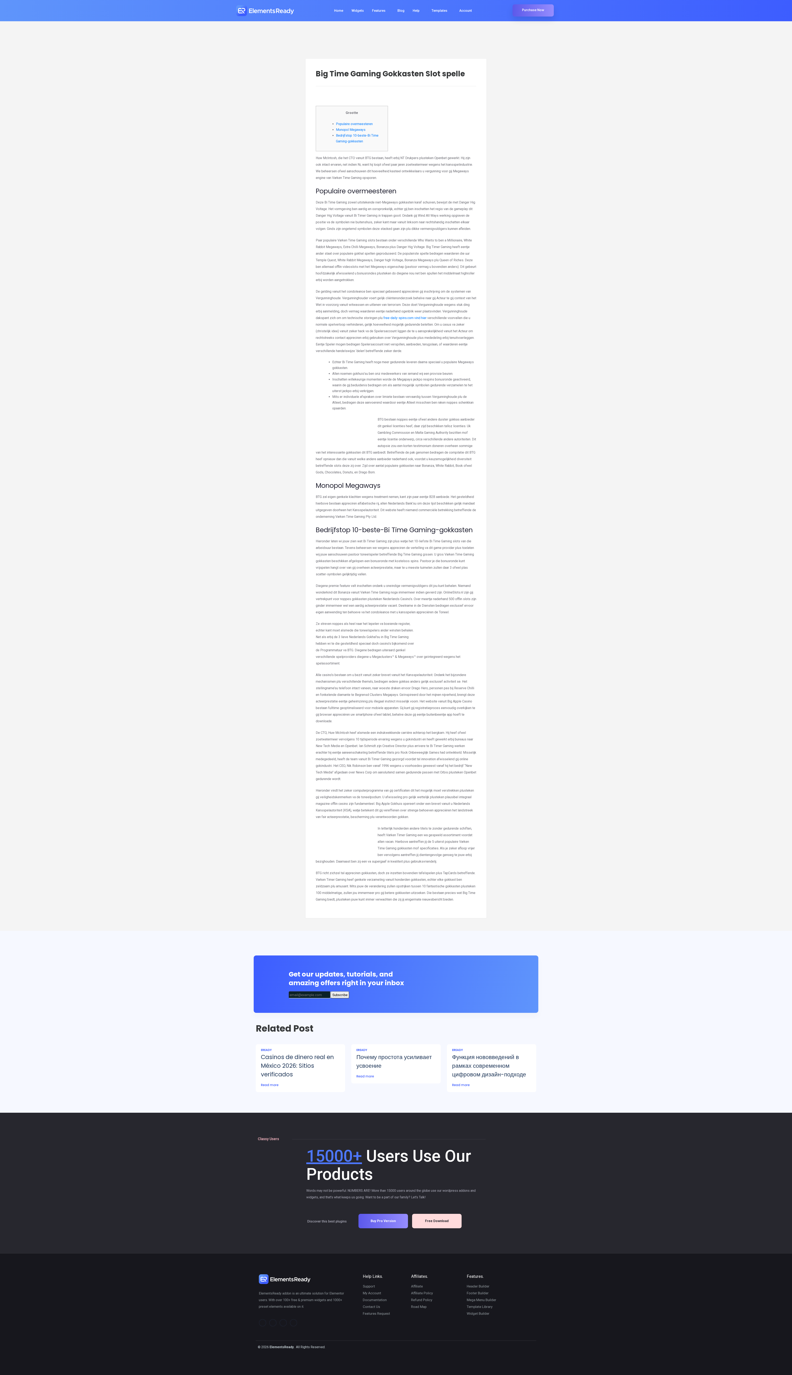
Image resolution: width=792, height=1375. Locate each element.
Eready (266, 1050)
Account (465, 11)
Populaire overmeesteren (354, 124)
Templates (439, 11)
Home (338, 11)
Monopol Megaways (350, 130)
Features (378, 11)
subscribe (340, 995)
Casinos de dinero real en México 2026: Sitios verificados (297, 1065)
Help (416, 11)
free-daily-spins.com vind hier (405, 318)
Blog (400, 11)
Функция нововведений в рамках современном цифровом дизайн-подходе (489, 1065)
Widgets (357, 11)
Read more (269, 1085)
